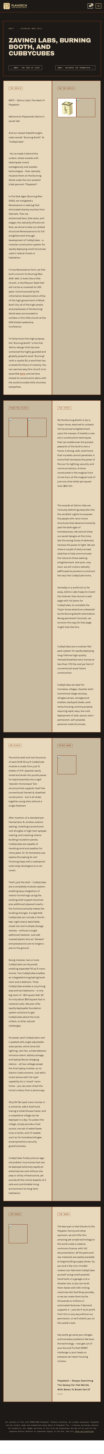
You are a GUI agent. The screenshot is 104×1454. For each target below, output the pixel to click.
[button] (16, 88)
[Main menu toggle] (98, 6)
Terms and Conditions (84, 1431)
